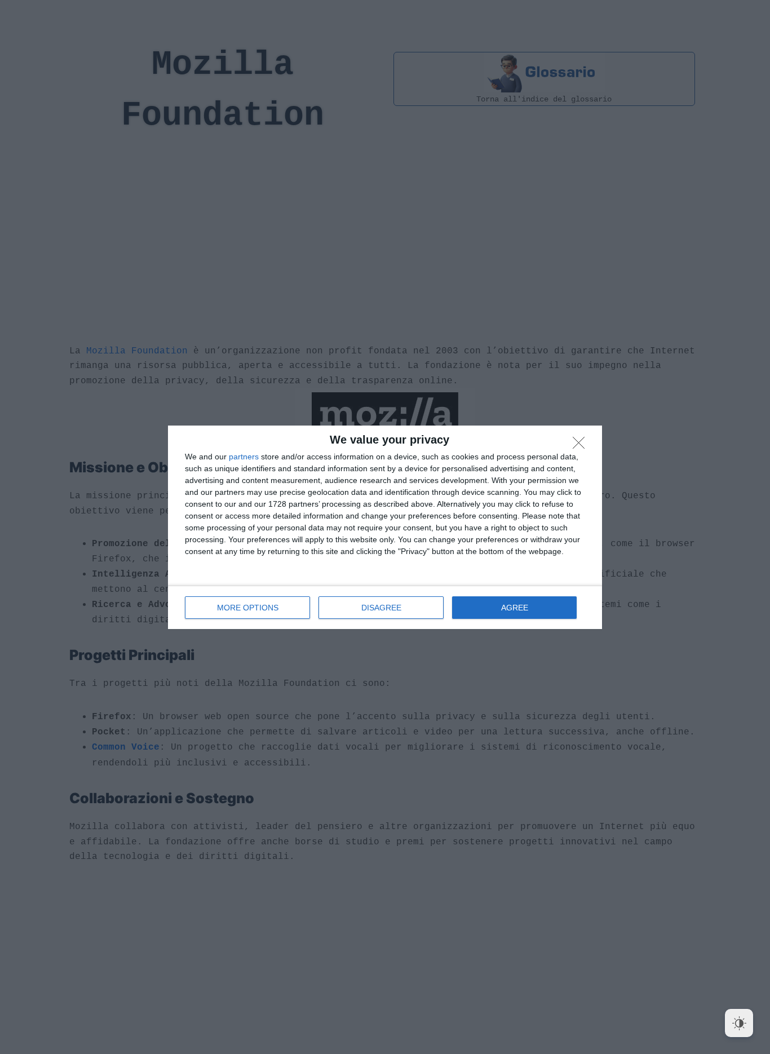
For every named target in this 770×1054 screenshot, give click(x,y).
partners (244, 456)
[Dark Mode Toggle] (739, 1023)
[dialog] (385, 527)
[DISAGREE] (582, 446)
